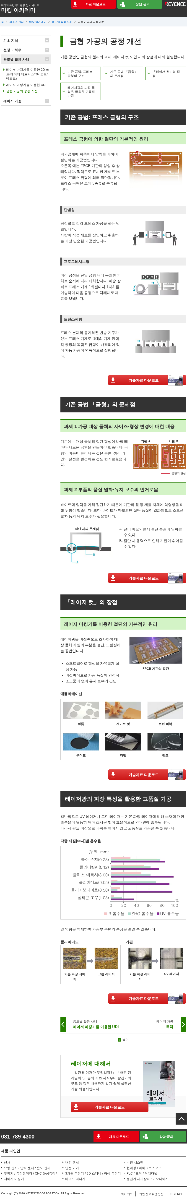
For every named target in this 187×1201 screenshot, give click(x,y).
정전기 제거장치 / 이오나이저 (148, 1179)
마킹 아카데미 (37, 21)
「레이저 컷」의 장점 (166, 74)
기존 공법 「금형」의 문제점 (124, 74)
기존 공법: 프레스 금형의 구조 (80, 74)
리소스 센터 (16, 21)
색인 (125, 1040)
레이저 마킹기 (14, 1179)
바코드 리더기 (75, 1179)
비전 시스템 (135, 1162)
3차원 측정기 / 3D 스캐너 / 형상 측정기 (93, 1173)
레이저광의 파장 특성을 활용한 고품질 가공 (81, 91)
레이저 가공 (12, 101)
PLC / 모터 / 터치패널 (142, 1173)
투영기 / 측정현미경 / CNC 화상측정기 (31, 1173)
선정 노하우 (12, 50)
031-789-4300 (17, 1136)
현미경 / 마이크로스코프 (144, 1168)
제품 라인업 (10, 1151)
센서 (7, 1162)
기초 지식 (10, 40)
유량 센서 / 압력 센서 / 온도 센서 (27, 1168)
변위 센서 (72, 1162)
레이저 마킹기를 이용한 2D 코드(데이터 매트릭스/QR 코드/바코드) (27, 74)
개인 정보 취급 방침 (151, 1194)
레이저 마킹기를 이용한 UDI (26, 85)
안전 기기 (72, 1168)
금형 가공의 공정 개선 (22, 91)
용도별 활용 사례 (62, 21)
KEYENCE (176, 1194)
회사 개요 (127, 1194)
